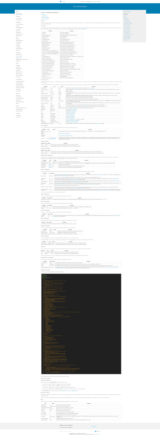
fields (59, 106)
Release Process (18, 100)
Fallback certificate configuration (64, 133)
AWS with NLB (18, 65)
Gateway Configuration (127, 31)
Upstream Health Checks (19, 40)
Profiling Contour (18, 89)
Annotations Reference (19, 48)
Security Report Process (19, 109)
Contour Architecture (19, 18)
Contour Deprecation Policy (20, 98)
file (58, 376)
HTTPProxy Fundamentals (19, 24)
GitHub (70, 431)
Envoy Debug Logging (19, 84)
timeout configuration (71, 113)
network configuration (71, 116)
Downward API (63, 390)
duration (50, 164)
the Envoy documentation (62, 175)
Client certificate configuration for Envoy (65, 135)
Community (94, 1)
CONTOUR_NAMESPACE (127, 37)
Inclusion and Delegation (19, 27)
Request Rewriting (18, 35)
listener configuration (70, 117)
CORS (17, 37)
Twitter (62, 431)
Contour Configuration (19, 56)
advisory (97, 123)
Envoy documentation (90, 89)
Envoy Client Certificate (127, 22)
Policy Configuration (127, 32)
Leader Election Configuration (128, 23)
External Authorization (19, 68)
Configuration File (125, 18)
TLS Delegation (18, 43)
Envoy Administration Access (20, 81)
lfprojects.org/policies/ (97, 434)
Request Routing (18, 32)
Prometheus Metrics (19, 73)
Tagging (17, 103)
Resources (98, 1)
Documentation (88, 1)
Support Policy (18, 95)
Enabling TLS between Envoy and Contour (22, 59)
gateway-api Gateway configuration (73, 120)
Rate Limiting (18, 45)
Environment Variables (45, 17)
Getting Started (82, 1)
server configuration (70, 119)
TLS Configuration (126, 19)
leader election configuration (72, 109)
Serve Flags (43, 14)
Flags (124, 40)
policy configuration (73, 110)
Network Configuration (127, 27)
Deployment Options (19, 54)
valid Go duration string (99, 174)
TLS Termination (18, 29)
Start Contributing (18, 115)
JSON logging (18, 70)
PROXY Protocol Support (19, 75)
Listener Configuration (127, 28)
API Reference (18, 50)
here (105, 138)
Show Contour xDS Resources (20, 87)
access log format (86, 106)
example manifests (74, 390)
